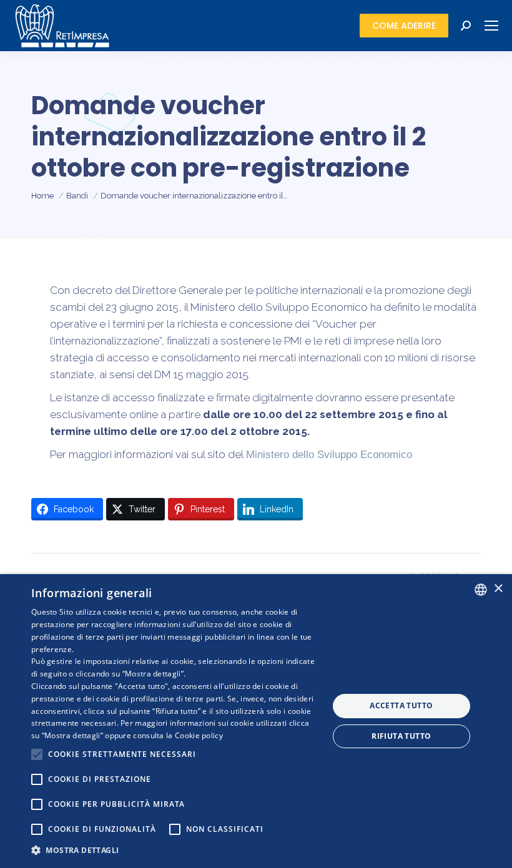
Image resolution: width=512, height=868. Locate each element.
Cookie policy (199, 735)
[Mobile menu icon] (491, 25)
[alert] (256, 721)
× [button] (498, 588)
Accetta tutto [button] (401, 705)
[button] (175, 850)
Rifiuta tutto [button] (401, 736)
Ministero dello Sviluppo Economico (329, 455)
